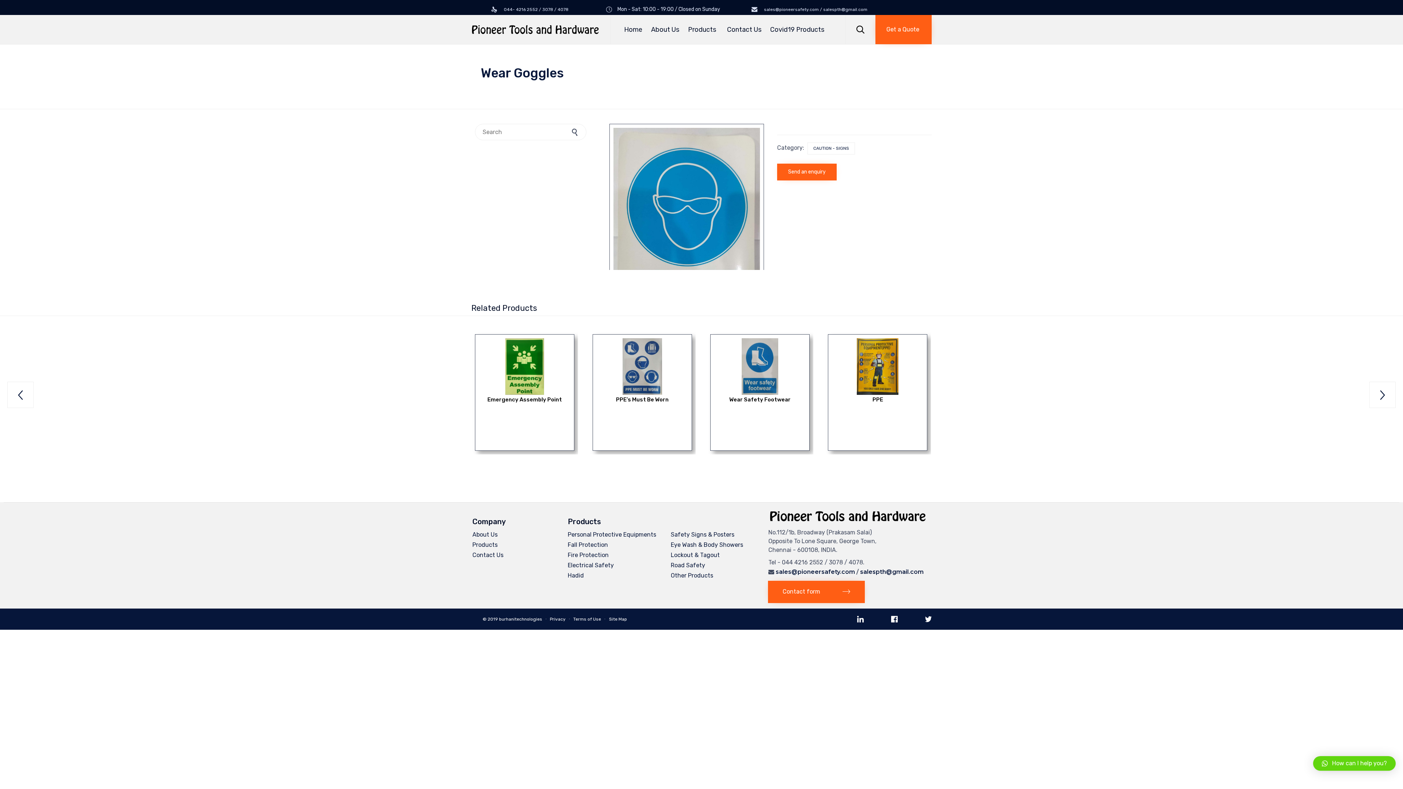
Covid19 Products (797, 30)
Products (702, 30)
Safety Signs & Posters (702, 534)
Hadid (576, 575)
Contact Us (744, 30)
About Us (665, 30)
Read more (525, 364)
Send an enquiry (807, 172)
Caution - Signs (831, 148)
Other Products (692, 575)
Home (633, 30)
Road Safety (688, 565)
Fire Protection (588, 555)
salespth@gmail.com (892, 571)
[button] (903, 29)
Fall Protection (588, 544)
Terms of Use (587, 619)
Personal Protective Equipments (612, 534)
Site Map (618, 619)
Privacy (558, 619)
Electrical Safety (591, 565)
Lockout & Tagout (695, 555)
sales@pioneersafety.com (815, 571)
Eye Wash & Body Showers (707, 544)
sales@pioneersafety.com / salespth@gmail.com (815, 9)
